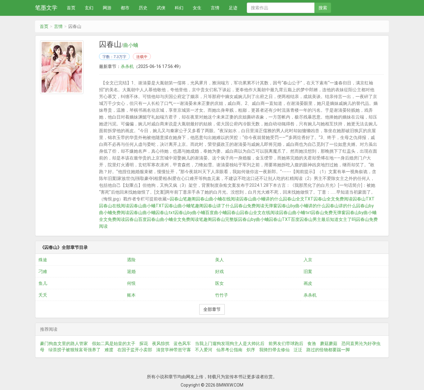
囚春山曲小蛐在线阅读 (217, 198)
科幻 (179, 7)
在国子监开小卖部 (134, 349)
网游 (107, 7)
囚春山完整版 (225, 219)
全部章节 (212, 309)
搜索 (322, 7)
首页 (71, 7)
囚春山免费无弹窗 (328, 212)
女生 (197, 7)
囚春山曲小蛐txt (295, 212)
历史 (143, 7)
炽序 (250, 349)
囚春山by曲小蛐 (253, 219)
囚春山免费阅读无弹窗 (255, 205)
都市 (125, 7)
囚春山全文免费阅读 (333, 198)
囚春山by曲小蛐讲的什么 (301, 205)
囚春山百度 (136, 219)
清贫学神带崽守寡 (173, 349)
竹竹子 (221, 295)
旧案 (308, 271)
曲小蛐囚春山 (227, 212)
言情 (215, 7)
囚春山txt (165, 212)
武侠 (161, 7)
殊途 (42, 259)
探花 (143, 343)
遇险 (131, 259)
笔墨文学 (46, 7)
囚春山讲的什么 (341, 205)
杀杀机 (127, 66)
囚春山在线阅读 (114, 205)
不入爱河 (203, 349)
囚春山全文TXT (298, 198)
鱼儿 (42, 283)
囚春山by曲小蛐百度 (194, 212)
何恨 (131, 283)
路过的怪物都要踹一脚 (328, 349)
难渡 (109, 349)
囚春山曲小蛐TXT (147, 205)
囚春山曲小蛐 (142, 212)
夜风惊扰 (160, 343)
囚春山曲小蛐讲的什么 (261, 198)
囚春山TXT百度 (284, 219)
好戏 (219, 271)
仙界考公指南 (229, 349)
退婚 (131, 271)
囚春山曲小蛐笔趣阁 (184, 205)
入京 (308, 259)
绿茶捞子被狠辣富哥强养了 (74, 349)
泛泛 (298, 349)
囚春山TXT (364, 198)
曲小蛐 (130, 45)
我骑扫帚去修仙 (274, 349)
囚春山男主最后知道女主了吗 (328, 219)
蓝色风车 (182, 343)
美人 (219, 259)
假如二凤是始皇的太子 (113, 343)
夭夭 (42, 295)
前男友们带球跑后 (285, 343)
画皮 (308, 283)
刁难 (42, 271)
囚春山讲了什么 (219, 205)
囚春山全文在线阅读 (259, 212)
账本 (131, 295)
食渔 (311, 343)
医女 (219, 283)
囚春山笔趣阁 (183, 198)
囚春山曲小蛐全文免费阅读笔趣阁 (179, 219)
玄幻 (89, 7)
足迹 (233, 7)
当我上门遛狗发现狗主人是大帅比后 (229, 343)
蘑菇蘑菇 (328, 343)
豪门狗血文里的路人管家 (64, 343)
